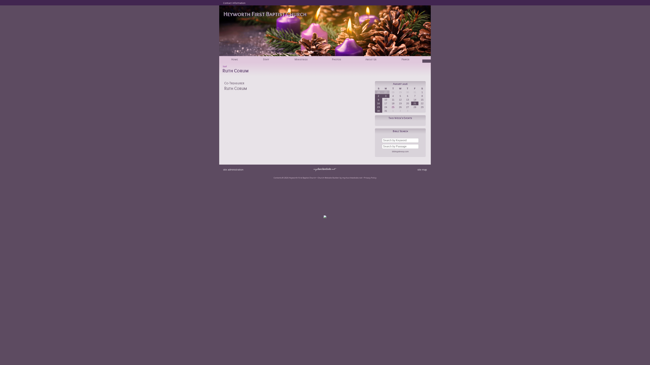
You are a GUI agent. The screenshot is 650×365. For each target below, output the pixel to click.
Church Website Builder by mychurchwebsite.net (340, 177)
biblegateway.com (400, 151)
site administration (233, 169)
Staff (225, 66)
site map (422, 169)
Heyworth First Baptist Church (265, 14)
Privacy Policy (370, 177)
